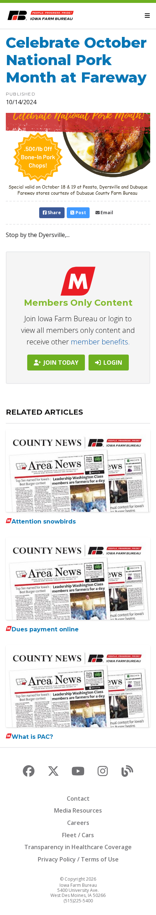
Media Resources (78, 810)
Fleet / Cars (78, 835)
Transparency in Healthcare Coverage (78, 847)
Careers (78, 823)
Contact (78, 798)
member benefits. (100, 342)
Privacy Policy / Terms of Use (78, 859)
